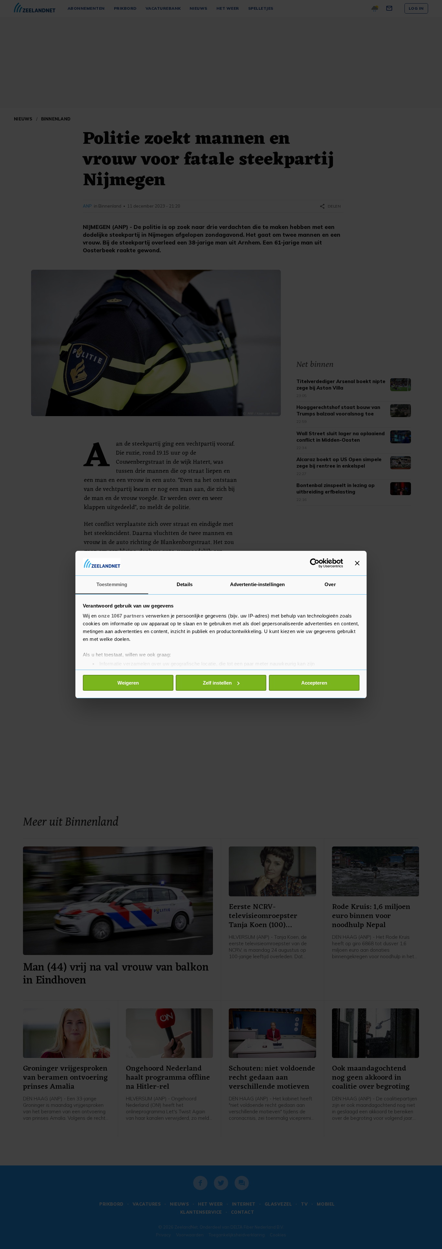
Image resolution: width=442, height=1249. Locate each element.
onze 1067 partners (121, 616)
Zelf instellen (217, 683)
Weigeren (128, 683)
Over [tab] (330, 584)
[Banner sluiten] (357, 563)
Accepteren (314, 683)
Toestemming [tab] (111, 584)
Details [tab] (185, 584)
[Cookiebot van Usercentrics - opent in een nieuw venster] (314, 563)
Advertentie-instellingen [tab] (257, 584)
